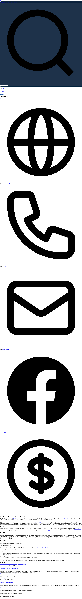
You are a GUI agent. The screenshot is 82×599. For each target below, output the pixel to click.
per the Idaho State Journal (49, 530)
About (16, 2)
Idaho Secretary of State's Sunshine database (43, 547)
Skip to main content (3, 0)
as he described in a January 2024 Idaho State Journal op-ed (39, 522)
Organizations (14, 2)
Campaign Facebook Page (6, 432)
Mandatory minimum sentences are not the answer (7, 582)
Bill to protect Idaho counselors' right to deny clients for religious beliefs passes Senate (12, 587)
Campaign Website (8, 183)
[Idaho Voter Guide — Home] (2, 1)
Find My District (2, 2)
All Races (6, 2)
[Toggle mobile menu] (0, 86)
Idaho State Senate (15, 518)
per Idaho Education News (65, 518)
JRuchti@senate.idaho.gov (5, 349)
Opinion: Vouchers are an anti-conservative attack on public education (9, 568)
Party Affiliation (9, 2)
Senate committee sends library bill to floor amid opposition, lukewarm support (11, 573)
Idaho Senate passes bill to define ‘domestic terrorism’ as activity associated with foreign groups (13, 564)
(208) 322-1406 (4, 266)
